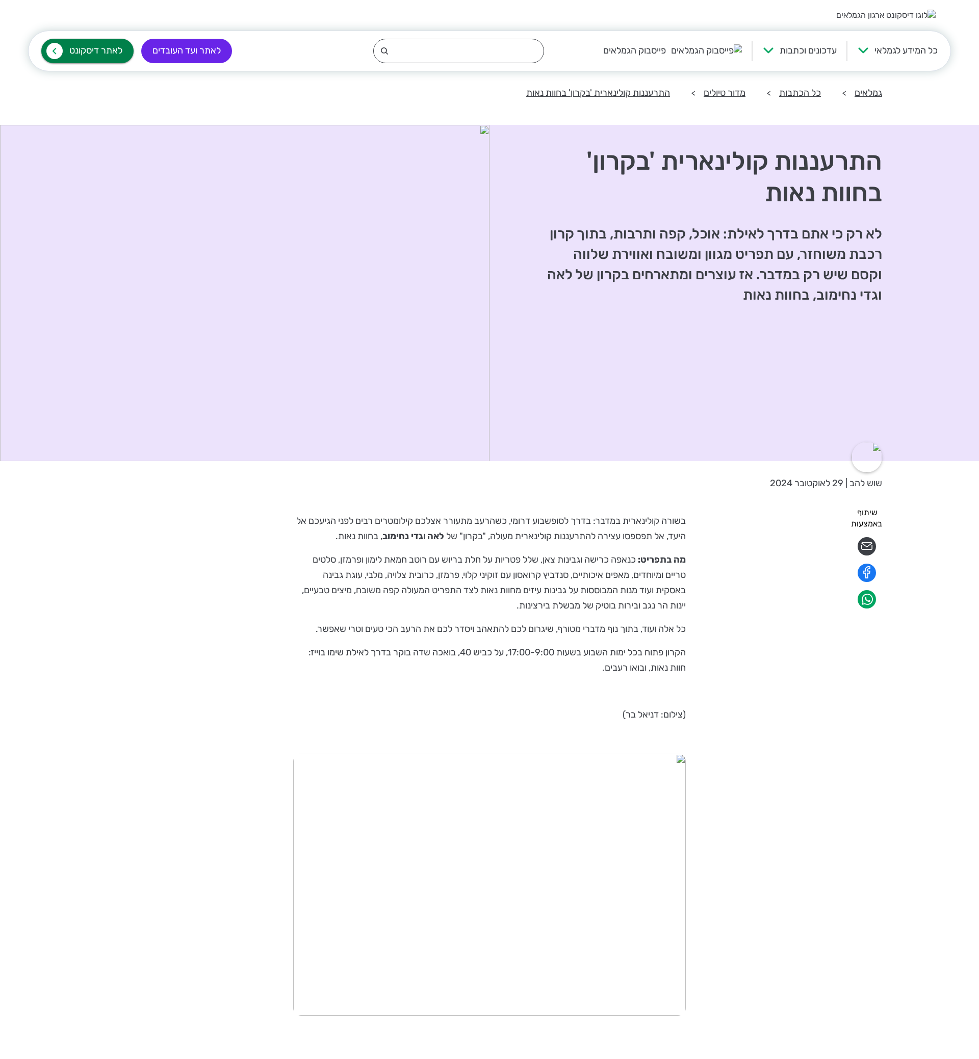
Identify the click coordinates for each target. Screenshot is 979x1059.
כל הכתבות (800, 92)
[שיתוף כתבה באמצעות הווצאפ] (867, 606)
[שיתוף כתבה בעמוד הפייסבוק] (867, 579)
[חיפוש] (458, 51)
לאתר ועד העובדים (186, 50)
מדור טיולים (724, 92)
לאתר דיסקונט (95, 50)
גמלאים (868, 92)
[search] (458, 51)
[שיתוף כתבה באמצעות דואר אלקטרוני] (867, 553)
